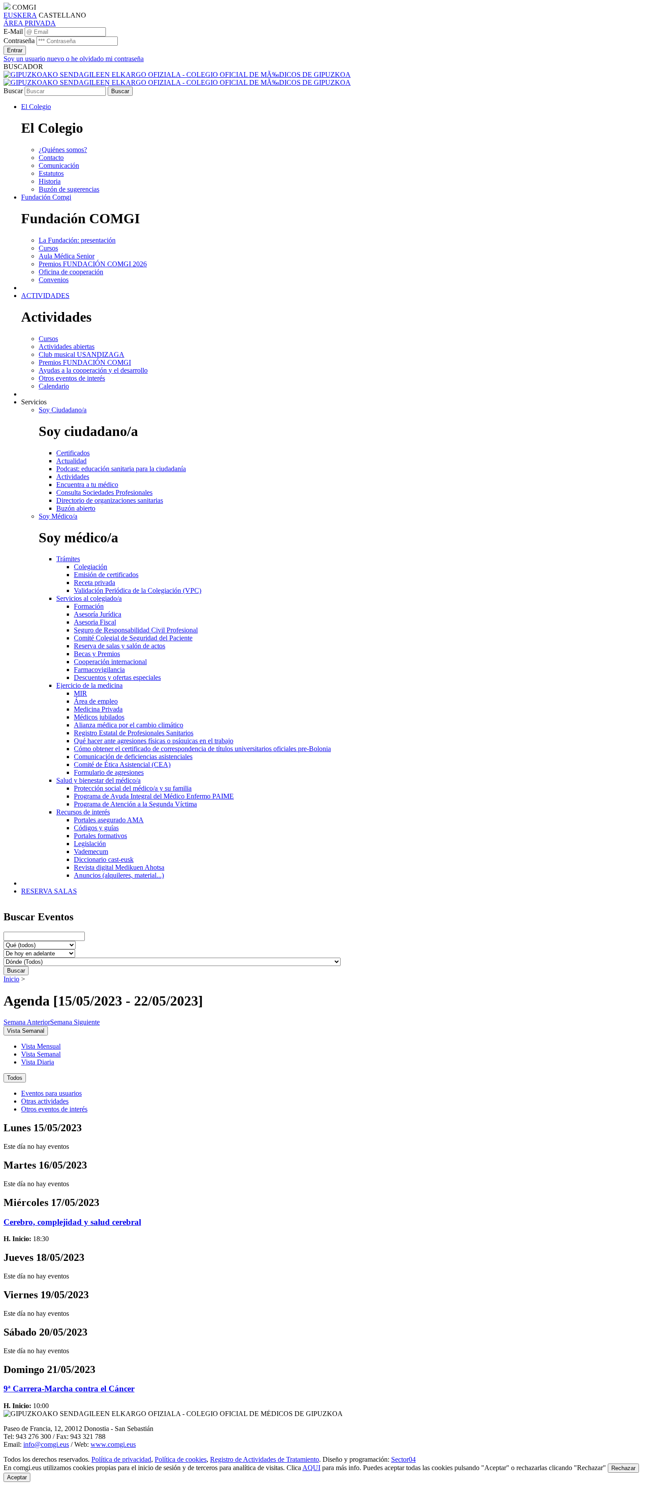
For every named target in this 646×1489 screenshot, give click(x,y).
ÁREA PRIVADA (30, 23)
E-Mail (13, 31)
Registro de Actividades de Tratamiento (264, 1459)
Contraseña (19, 40)
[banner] (177, 78)
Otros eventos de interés (54, 1109)
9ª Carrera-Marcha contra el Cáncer (69, 1388)
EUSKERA (20, 15)
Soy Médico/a (58, 516)
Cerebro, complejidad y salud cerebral (72, 1222)
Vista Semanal (41, 1054)
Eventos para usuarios (51, 1093)
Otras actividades (45, 1101)
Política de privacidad (121, 1459)
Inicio (11, 979)
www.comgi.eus (113, 1444)
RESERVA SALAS (49, 891)
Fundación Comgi (46, 197)
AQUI (311, 1467)
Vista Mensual (41, 1046)
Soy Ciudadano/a (63, 410)
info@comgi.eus (46, 1444)
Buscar (13, 90)
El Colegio (36, 106)
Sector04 (403, 1459)
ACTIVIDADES (45, 295)
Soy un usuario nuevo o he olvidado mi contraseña (74, 58)
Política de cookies (181, 1459)
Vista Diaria (37, 1062)
